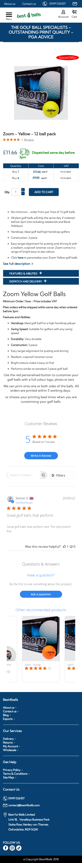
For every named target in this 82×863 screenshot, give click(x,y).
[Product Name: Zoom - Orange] (41, 649)
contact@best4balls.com (24, 805)
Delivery (8, 738)
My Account (10, 746)
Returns (8, 742)
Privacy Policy (11, 769)
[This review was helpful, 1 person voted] (64, 546)
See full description (16, 263)
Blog (6, 715)
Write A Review (41, 456)
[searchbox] (23, 475)
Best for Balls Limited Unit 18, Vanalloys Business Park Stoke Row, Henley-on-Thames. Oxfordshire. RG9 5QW (29, 822)
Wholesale (9, 750)
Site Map (8, 777)
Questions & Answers (41, 564)
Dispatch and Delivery (26, 281)
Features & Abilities (23, 273)
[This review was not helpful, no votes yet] (71, 546)
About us (9, 4)
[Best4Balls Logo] (25, 15)
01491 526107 (58, 3)
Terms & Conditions (15, 773)
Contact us (29, 4)
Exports (8, 718)
